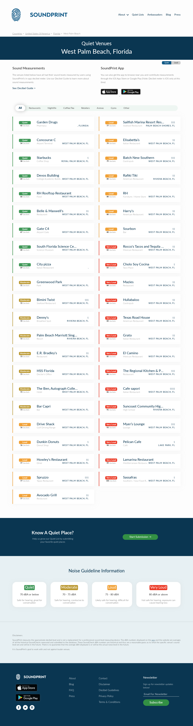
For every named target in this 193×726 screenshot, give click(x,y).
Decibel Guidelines (109, 690)
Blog (168, 15)
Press (177, 15)
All (20, 108)
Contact (103, 678)
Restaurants (35, 108)
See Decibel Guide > (23, 88)
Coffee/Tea (68, 108)
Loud (176, 63)
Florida (56, 34)
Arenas (100, 108)
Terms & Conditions (109, 702)
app (153, 640)
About (122, 15)
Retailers (85, 108)
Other (126, 108)
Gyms (113, 108)
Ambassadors (154, 15)
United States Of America (37, 34)
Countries (17, 34)
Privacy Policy (106, 696)
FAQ (71, 690)
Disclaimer (104, 684)
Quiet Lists (138, 15)
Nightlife (52, 108)
